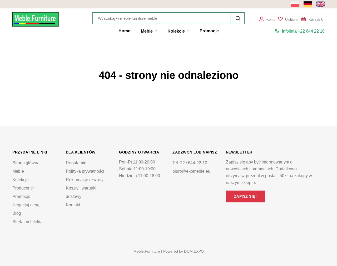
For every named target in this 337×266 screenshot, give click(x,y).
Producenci (23, 188)
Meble (147, 31)
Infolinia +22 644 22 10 (303, 31)
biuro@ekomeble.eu (191, 171)
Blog (16, 213)
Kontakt (73, 205)
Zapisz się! (245, 196)
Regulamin (76, 163)
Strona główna (25, 163)
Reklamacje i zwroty (84, 179)
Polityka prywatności (85, 171)
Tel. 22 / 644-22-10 (189, 163)
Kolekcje (176, 31)
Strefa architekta (27, 221)
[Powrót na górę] (322, 251)
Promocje (209, 31)
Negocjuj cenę (25, 205)
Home (124, 31)
